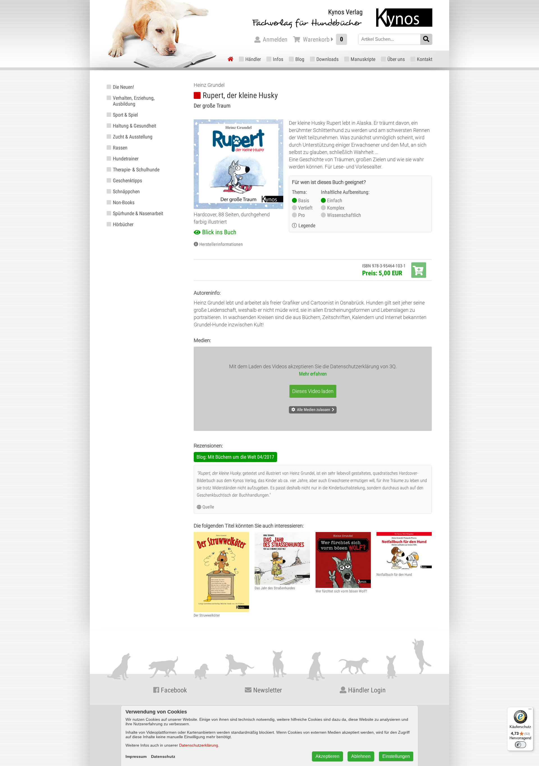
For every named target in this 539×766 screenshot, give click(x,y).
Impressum (136, 756)
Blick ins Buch (219, 232)
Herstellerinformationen (221, 244)
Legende (306, 225)
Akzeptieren (327, 756)
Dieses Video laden (313, 391)
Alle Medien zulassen (313, 409)
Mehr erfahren (313, 374)
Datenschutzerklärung (198, 745)
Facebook (173, 690)
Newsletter (267, 690)
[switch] (520, 744)
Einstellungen (396, 756)
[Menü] (530, 710)
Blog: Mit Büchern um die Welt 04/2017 (235, 457)
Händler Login (366, 690)
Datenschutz (163, 756)
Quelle (208, 507)
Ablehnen (361, 756)
